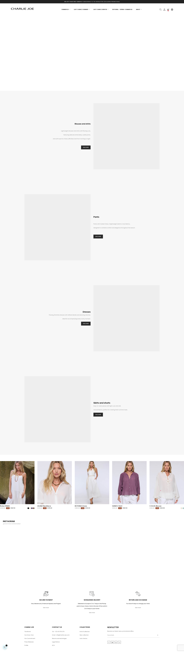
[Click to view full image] (17, 540)
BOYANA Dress (81, 506)
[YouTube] (112, 642)
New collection (84, 635)
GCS (53, 645)
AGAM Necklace (44, 506)
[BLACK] (28, 508)
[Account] (164, 9)
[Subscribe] (158, 635)
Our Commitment (29, 638)
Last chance (83, 638)
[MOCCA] (33, 508)
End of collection (85, 631)
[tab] (1, 458)
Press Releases (29, 642)
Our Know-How (29, 635)
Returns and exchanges (59, 638)
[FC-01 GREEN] (183, 508)
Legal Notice (56, 642)
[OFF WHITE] (30, 508)
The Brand (27, 631)
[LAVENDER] (32, 508)
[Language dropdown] (172, 9)
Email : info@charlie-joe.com (60, 635)
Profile (26, 645)
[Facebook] (109, 642)
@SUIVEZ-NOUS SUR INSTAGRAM (11, 523)
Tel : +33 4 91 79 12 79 (58, 631)
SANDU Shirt (117, 506)
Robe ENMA (5, 506)
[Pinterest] (116, 642)
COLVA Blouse (155, 506)
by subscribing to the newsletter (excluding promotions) (92, 1)
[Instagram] (119, 642)
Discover (86, 147)
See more (46, 607)
